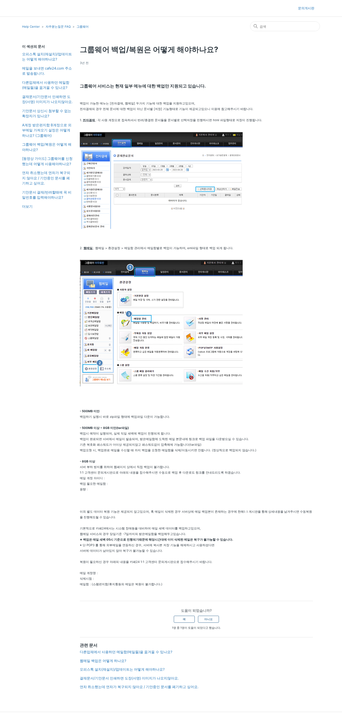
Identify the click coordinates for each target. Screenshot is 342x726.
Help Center (31, 26)
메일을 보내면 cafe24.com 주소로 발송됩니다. (47, 71)
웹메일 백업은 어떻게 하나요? (103, 661)
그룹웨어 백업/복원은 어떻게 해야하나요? (46, 147)
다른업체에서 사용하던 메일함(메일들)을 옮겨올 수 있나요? (45, 85)
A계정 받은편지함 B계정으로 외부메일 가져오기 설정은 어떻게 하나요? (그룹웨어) (46, 130)
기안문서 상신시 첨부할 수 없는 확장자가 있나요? (46, 113)
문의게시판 (306, 8)
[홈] (30, 8)
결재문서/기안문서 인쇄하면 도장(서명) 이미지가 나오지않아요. (47, 99)
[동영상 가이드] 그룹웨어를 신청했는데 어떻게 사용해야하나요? (47, 161)
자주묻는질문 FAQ (58, 26)
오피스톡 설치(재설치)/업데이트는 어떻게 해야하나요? (47, 57)
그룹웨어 (83, 26)
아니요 (208, 619)
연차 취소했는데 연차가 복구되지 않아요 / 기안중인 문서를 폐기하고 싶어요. (46, 178)
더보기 (27, 206)
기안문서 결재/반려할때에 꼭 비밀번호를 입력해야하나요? (46, 195)
